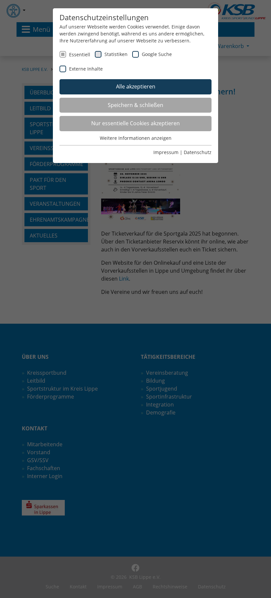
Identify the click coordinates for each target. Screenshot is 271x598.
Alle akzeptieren (135, 86)
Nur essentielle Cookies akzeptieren (135, 123)
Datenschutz (198, 152)
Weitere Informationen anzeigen (136, 138)
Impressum (165, 152)
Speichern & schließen (135, 105)
